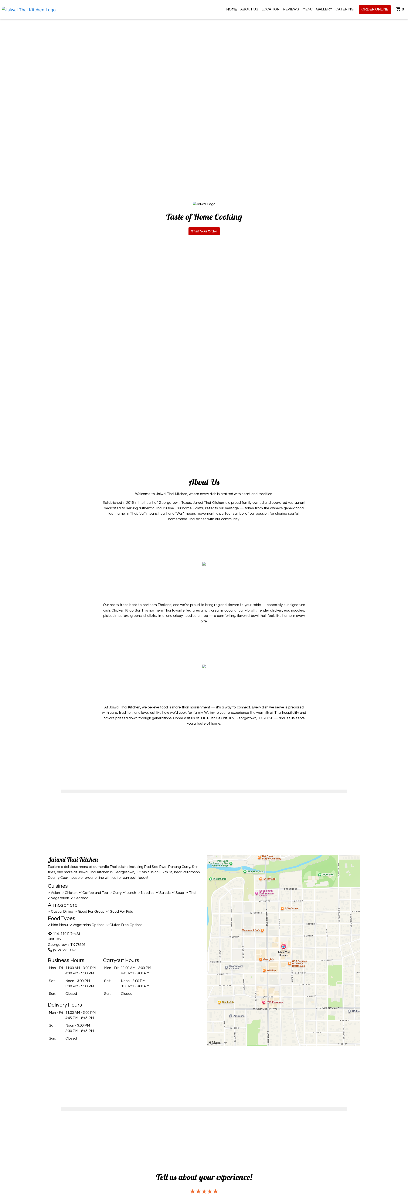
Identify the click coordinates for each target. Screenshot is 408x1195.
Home (231, 9)
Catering (345, 9)
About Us (249, 9)
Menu (307, 9)
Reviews (291, 9)
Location (270, 9)
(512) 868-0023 (64, 950)
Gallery (324, 9)
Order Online (374, 9)
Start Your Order (204, 231)
